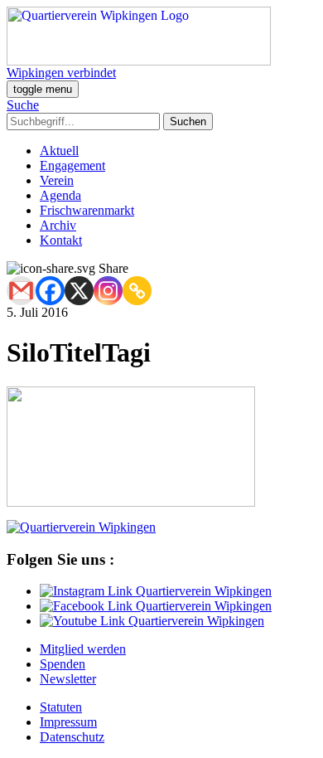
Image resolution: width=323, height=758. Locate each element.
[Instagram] (108, 290)
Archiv (58, 225)
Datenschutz (72, 737)
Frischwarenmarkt (87, 210)
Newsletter (68, 679)
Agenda (60, 195)
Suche (23, 105)
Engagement (72, 165)
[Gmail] (21, 290)
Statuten (61, 707)
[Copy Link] (137, 290)
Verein (57, 180)
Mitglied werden (83, 649)
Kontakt (61, 240)
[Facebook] (50, 290)
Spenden (62, 664)
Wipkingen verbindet (61, 73)
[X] (79, 290)
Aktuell (59, 150)
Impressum (68, 722)
